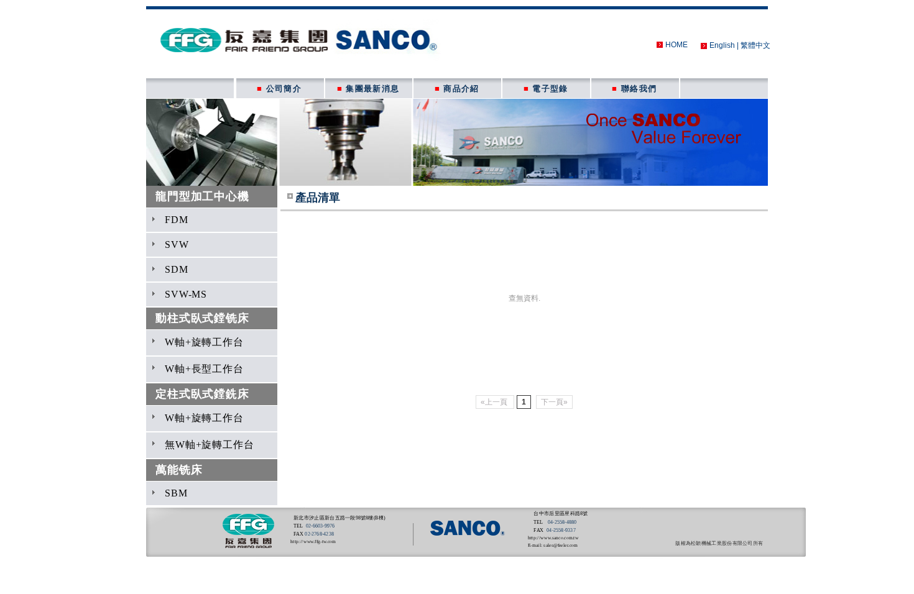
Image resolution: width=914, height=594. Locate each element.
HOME (676, 44)
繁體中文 (755, 45)
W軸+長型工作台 (204, 368)
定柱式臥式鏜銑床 (202, 394)
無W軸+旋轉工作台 (209, 444)
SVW (177, 244)
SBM (176, 493)
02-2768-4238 (319, 534)
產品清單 (317, 197)
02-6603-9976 (320, 526)
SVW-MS (186, 294)
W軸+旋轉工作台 (204, 342)
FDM (176, 219)
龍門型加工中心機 (202, 196)
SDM (176, 269)
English (722, 45)
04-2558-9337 (561, 530)
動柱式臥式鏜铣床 (202, 318)
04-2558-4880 (561, 522)
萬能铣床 (178, 470)
